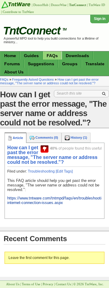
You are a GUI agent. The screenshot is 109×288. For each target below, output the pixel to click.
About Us (14, 72)
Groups (70, 63)
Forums (12, 63)
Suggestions (41, 63)
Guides (31, 55)
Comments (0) (46, 137)
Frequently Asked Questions (33, 79)
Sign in (99, 19)
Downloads (77, 55)
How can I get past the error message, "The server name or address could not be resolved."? (49, 81)
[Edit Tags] (64, 171)
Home (10, 55)
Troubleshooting (41, 171)
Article (17, 138)
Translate (94, 63)
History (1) (78, 137)
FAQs (52, 55)
